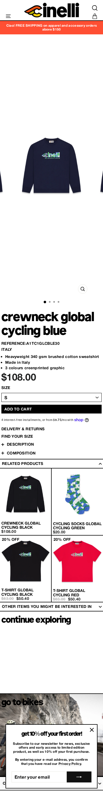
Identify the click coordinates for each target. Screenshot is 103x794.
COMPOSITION (21, 453)
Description (20, 444)
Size (5, 387)
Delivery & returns (22, 428)
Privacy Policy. (70, 764)
